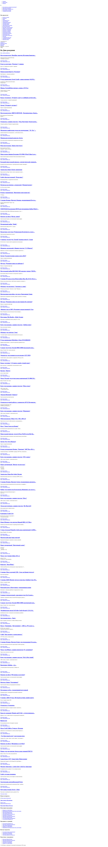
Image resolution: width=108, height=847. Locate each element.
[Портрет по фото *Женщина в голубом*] (5, 741)
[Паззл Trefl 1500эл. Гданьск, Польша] (5, 725)
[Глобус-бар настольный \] (5, 174)
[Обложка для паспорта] (5, 284)
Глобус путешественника (8, 774)
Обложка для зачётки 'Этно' (9, 332)
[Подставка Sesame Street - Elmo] (5, 787)
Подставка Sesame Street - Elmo (10, 789)
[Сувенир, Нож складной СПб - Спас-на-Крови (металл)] (5, 569)
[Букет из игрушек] (5, 61)
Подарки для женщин (7, 29)
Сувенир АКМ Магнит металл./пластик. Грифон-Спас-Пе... (18, 580)
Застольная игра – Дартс (8, 618)
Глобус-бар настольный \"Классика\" (11, 177)
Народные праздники (7, 8)
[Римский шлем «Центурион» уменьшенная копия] (5, 585)
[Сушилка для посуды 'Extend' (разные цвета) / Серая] (5, 237)
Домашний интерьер (7, 22)
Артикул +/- (2, 42)
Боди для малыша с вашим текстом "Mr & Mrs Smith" (17, 657)
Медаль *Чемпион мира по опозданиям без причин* (16, 301)
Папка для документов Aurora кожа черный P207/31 (16, 751)
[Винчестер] (5, 718)
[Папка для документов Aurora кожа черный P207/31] (5, 748)
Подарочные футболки (7, 33)
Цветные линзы (6, 39)
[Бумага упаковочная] (5, 190)
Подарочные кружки (7, 32)
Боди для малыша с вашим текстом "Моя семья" (15, 386)
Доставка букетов (6, 23)
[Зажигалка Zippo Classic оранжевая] (5, 167)
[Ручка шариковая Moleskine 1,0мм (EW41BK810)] (5, 337)
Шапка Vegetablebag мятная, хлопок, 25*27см (14, 88)
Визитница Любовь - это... (8, 665)
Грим (4, 19)
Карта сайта (5, 2)
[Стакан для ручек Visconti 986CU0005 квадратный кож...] (5, 600)
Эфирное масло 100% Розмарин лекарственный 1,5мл (16, 309)
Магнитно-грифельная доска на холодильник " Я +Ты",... (18, 130)
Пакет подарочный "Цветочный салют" (12, 545)
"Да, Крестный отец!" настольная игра (12, 736)
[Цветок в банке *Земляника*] (5, 680)
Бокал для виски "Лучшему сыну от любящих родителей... (18, 97)
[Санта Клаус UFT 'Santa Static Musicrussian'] (5, 756)
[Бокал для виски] (5, 95)
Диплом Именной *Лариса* (8, 394)
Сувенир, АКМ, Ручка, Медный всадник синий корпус (17, 697)
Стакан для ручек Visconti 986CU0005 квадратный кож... (17, 603)
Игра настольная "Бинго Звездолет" (11, 145)
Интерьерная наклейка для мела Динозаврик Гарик (16, 294)
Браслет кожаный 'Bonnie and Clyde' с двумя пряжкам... (17, 713)
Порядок (2, 45)
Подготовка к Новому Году (8, 9)
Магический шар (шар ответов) (10, 537)
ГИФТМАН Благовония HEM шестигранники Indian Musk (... (19, 209)
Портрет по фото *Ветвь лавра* (10, 216)
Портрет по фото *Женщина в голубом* (12, 743)
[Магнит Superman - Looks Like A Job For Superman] (5, 764)
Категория (2, 44)
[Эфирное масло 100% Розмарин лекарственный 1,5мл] (5, 307)
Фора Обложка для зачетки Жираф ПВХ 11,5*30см (15, 522)
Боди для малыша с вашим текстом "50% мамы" (15, 457)
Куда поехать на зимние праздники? (10, 7)
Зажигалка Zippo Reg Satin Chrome (11, 474)
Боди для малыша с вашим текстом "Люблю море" (16, 324)
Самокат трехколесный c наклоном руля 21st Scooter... (17, 595)
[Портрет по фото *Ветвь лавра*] (5, 214)
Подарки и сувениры (7, 30)
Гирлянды (5, 18)
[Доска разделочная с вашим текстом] (5, 503)
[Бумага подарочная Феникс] (5, 446)
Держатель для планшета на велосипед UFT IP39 (15, 355)
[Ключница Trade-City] (5, 511)
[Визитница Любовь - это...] (5, 662)
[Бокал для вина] (5, 360)
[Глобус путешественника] (5, 771)
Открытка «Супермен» (7, 705)
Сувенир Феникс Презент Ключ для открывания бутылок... (18, 642)
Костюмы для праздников (8, 27)
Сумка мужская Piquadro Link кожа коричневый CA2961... (18, 530)
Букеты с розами (6, 17)
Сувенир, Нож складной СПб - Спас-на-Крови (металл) (17, 572)
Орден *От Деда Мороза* (8, 441)
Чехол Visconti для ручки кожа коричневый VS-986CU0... (17, 378)
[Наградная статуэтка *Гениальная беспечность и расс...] (5, 229)
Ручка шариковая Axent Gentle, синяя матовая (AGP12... (17, 79)
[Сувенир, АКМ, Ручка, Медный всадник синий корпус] (5, 695)
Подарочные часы (6, 34)
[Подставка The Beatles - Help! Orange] (5, 314)
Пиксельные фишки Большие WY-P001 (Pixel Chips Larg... (18, 154)
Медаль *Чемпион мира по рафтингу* (12, 263)
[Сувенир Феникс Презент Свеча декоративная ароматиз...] (5, 479)
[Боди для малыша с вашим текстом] (5, 322)
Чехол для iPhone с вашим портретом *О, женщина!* (16, 649)
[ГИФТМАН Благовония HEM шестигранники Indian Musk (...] (5, 206)
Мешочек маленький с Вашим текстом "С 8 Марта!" (16, 248)
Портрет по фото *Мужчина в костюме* (12, 674)
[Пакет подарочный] (5, 462)
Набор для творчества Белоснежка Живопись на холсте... (18, 489)
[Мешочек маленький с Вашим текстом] (5, 245)
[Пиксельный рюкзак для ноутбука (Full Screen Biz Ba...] (5, 431)
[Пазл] (5, 423)
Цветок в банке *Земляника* (9, 682)
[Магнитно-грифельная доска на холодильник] (5, 127)
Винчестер (3, 720)
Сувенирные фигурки (7, 37)
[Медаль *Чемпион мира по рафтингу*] (5, 261)
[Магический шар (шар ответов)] (5, 535)
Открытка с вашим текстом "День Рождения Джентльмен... (18, 121)
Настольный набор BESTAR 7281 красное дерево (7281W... (18, 271)
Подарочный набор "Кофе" (8, 224)
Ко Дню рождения (6, 26)
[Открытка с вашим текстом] (4, 119)
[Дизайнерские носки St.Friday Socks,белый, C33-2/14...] (5, 608)
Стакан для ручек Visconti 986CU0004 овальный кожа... (17, 347)
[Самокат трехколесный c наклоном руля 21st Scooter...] (5, 592)
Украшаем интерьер (6, 38)
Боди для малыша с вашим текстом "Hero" (13, 498)
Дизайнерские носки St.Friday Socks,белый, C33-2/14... (17, 610)
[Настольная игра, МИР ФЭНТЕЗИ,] (5, 110)
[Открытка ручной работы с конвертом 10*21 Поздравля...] (5, 399)
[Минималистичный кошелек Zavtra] (5, 135)
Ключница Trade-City (7, 513)
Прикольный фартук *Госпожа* (10, 71)
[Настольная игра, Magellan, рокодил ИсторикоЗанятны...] (5, 52)
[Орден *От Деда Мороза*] (5, 439)
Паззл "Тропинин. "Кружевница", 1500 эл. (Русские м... (17, 626)
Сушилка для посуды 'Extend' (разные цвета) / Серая (16, 239)
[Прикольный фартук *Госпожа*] (5, 69)
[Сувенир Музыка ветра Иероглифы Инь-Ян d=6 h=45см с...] (5, 276)
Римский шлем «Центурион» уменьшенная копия (15, 587)
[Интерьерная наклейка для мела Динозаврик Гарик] (5, 291)
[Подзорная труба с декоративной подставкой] (5, 687)
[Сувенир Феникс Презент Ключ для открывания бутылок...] (5, 639)
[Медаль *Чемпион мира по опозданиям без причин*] (5, 299)
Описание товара (3, 60)
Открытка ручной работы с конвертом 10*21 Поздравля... (18, 402)
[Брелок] (5, 368)
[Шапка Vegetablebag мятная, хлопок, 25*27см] (5, 85)
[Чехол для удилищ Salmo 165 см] (5, 553)
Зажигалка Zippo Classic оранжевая (11, 169)
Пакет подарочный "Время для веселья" (12, 464)
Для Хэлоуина (5, 21)
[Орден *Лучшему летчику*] (4, 102)
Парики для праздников (7, 28)
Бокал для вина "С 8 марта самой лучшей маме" (15, 363)
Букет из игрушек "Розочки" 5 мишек (12, 64)
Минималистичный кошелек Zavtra (11, 138)
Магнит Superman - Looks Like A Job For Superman (16, 766)
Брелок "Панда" (5, 370)
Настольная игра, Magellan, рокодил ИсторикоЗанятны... (18, 55)
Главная (4, 1)
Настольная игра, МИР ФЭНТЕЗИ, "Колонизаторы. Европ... (19, 113)
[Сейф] (5, 632)
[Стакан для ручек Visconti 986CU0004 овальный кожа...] (5, 345)
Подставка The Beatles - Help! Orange (11, 317)
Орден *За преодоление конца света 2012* (13, 256)
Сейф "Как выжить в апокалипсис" (11, 634)
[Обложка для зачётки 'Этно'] (5, 330)
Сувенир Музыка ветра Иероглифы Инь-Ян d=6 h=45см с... (18, 279)
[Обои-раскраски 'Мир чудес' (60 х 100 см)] (5, 416)
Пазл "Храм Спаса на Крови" (9, 426)
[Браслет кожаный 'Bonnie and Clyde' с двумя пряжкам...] (5, 710)
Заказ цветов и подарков (7, 25)
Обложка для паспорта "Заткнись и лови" (13, 286)
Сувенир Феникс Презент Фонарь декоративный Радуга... (18, 200)
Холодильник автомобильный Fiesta (11, 782)
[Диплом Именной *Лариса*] (5, 392)
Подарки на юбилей (6, 31)
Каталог (4, 3)
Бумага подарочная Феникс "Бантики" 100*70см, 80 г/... (17, 449)
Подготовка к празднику (7, 35)
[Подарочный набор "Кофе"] (5, 221)
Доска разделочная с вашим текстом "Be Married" (15, 506)
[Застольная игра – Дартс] (5, 615)
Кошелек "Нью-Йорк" (7, 564)
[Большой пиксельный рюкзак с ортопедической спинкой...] (5, 159)
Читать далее (2, 802)
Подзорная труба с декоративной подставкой (14, 690)
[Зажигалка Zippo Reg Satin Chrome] (5, 471)
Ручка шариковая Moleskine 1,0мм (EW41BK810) (15, 340)
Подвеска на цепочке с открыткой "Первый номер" (16, 185)
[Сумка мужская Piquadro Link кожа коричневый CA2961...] (5, 527)
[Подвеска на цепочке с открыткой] (5, 182)
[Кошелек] (5, 562)
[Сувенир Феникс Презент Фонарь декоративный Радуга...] (5, 197)
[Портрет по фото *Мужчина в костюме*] (5, 672)
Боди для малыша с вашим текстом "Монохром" (15, 411)
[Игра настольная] (5, 143)
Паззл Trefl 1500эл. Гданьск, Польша (11, 728)
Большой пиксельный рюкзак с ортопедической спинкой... (18, 162)
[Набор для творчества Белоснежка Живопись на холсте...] (5, 487)
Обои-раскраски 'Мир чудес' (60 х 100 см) (13, 418)
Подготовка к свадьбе (7, 10)
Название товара (3, 43)
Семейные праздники (7, 11)
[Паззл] (5, 623)
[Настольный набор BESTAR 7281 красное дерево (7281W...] (5, 268)
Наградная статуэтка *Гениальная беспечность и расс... (17, 232)
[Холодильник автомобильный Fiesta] (5, 779)
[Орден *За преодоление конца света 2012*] (5, 253)
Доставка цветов (6, 24)
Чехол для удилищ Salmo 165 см (10, 556)
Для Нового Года (6, 20)
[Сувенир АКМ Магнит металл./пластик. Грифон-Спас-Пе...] (5, 577)
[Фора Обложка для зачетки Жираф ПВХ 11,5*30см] (5, 519)
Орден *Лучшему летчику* (8, 105)
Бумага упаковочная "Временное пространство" (15, 192)
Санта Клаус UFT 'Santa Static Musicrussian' (13, 759)
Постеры (4, 36)
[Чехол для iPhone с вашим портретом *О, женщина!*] (5, 647)
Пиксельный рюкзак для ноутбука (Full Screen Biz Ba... (17, 434)
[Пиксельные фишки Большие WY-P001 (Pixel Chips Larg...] (5, 151)
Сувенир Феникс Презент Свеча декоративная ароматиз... (18, 482)
